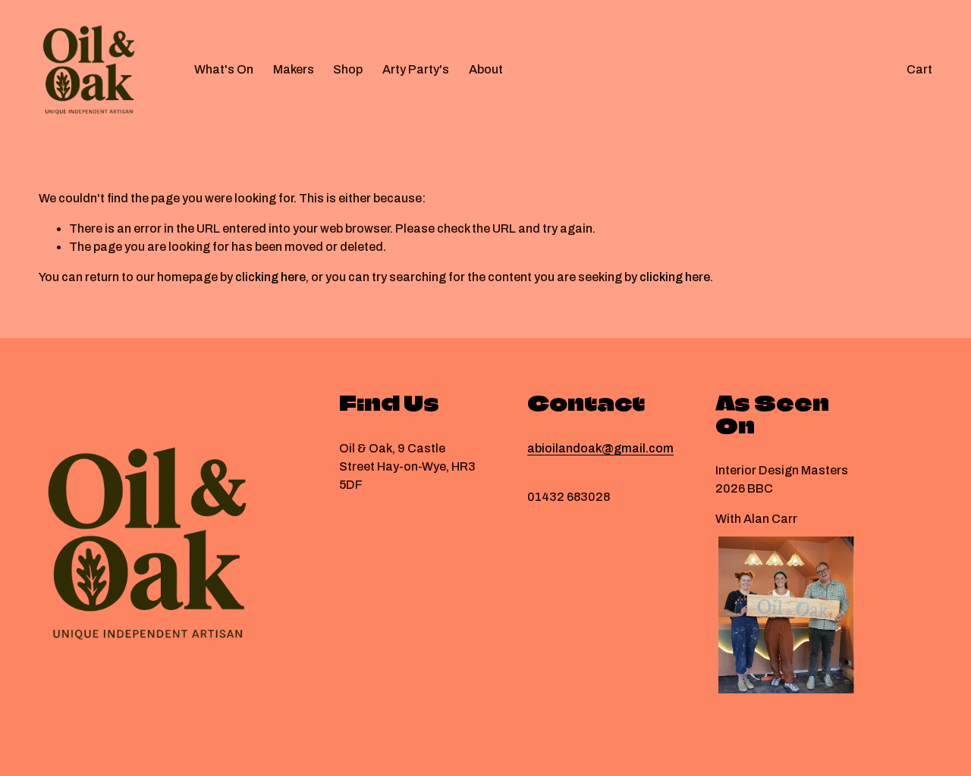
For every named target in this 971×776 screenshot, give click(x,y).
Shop (348, 69)
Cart (919, 69)
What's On (223, 69)
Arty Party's (415, 69)
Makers (293, 69)
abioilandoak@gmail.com (600, 448)
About (486, 69)
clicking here (270, 277)
